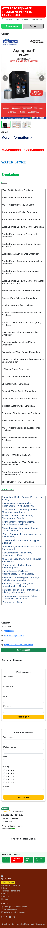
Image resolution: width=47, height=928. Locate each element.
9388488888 (9, 631)
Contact (4, 893)
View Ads (27, 859)
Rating (6, 766)
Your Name (8, 676)
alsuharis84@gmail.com (14, 635)
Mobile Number (10, 686)
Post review (23, 797)
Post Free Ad (16, 859)
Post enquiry (23, 717)
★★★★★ (10, 770)
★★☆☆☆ (10, 779)
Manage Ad (39, 859)
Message (7, 706)
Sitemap (4, 899)
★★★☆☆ (10, 776)
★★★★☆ (10, 773)
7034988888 (24, 650)
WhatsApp (13, 26)
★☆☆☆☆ (10, 782)
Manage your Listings (10, 885)
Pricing (4, 888)
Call (34, 26)
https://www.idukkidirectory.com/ (18, 644)
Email (5, 696)
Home (6, 858)
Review (6, 786)
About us (5, 896)
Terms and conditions (10, 891)
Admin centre (40, 924)
